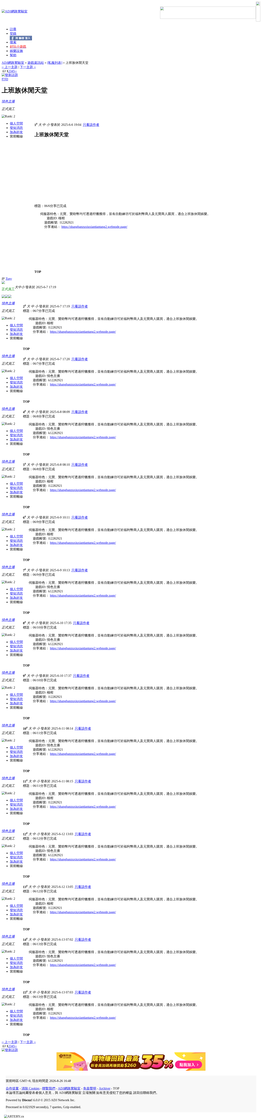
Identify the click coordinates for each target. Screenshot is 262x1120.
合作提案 (12, 1088)
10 (25, 728)
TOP (37, 271)
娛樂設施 (16, 51)
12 (25, 834)
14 (25, 939)
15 (25, 992)
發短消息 (16, 127)
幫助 (13, 55)
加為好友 (16, 132)
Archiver (104, 1088)
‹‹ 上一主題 (10, 67)
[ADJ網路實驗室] (14, 11)
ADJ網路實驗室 (13, 62)
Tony (9, 278)
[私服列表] (54, 62)
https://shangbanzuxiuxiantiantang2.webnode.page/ (94, 226)
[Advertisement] (68, 175)
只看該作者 (91, 125)
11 (25, 781)
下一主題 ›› (28, 67)
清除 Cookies (30, 1088)
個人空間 (16, 123)
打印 (5, 79)
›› (16, 71)
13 (25, 887)
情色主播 (8, 101)
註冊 (13, 29)
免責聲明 (89, 1088)
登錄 (13, 33)
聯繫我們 (48, 1088)
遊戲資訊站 (35, 62)
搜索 (13, 42)
